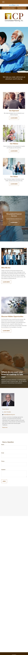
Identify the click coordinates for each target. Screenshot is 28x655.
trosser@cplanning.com (9, 414)
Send (4, 481)
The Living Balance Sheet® (9, 8)
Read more (4, 427)
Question (3, 469)
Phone (2, 461)
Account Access (21, 8)
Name (2, 444)
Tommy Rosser (5, 409)
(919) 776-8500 (7, 412)
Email (2, 453)
